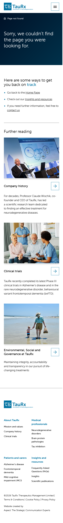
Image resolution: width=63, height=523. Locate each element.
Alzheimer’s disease (14, 464)
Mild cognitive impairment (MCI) (13, 479)
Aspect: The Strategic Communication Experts (27, 510)
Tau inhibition (38, 446)
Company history (12, 431)
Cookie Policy (33, 499)
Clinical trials (10, 436)
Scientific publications (43, 481)
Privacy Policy (48, 499)
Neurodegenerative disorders (41, 432)
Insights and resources (38, 99)
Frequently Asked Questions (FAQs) (40, 470)
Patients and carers (15, 457)
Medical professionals (39, 422)
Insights (35, 476)
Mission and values (13, 426)
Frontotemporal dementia (12, 470)
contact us (13, 110)
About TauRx (11, 420)
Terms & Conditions (14, 499)
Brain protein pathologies (38, 440)
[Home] (5, 18)
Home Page (33, 92)
